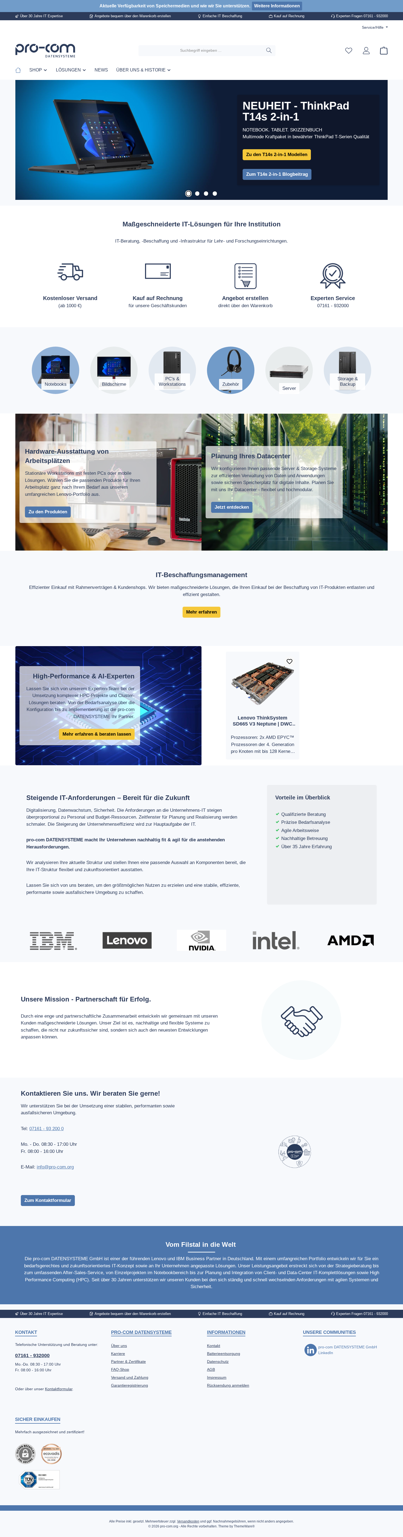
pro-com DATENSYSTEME (141, 1332)
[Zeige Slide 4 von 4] (214, 193)
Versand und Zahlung (129, 1377)
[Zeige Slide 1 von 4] (188, 193)
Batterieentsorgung (223, 1353)
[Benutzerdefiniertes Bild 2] (39, 1480)
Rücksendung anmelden (228, 1385)
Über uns (119, 1345)
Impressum (216, 1377)
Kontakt (213, 1345)
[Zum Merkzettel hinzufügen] (289, 661)
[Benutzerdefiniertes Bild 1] (51, 1454)
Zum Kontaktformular (47, 1200)
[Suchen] (269, 50)
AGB (211, 1369)
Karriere (118, 1353)
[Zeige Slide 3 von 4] (206, 193)
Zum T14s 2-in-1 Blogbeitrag (277, 174)
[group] (201, 140)
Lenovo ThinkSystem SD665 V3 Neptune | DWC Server (262, 721)
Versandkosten (188, 1521)
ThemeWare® (244, 1526)
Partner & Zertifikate (128, 1361)
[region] (201, 140)
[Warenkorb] (382, 50)
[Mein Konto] (366, 50)
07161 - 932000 (32, 1355)
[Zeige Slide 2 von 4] (197, 193)
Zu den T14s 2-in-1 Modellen (276, 154)
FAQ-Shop (120, 1369)
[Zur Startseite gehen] (45, 51)
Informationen (226, 1332)
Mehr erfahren (201, 612)
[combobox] (200, 50)
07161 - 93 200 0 (46, 1128)
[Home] (20, 70)
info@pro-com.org (55, 1167)
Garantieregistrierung (129, 1385)
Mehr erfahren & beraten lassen (97, 734)
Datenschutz (218, 1361)
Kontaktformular (58, 1389)
